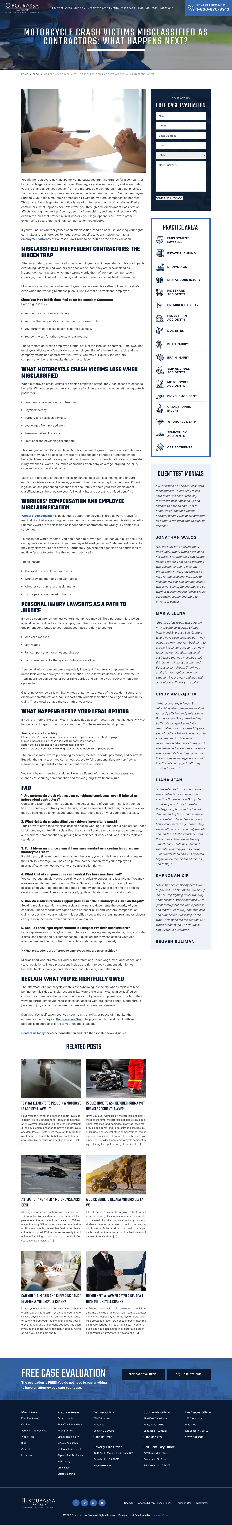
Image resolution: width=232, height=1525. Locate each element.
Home (24, 74)
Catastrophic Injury (68, 1436)
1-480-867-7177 (152, 1437)
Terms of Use (183, 1502)
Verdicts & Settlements (103, 8)
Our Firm (80, 8)
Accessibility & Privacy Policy (154, 1502)
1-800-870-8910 (191, 1374)
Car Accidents (65, 1418)
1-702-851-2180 (194, 1437)
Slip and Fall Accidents (70, 1455)
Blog (140, 8)
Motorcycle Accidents (69, 1449)
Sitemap (128, 1502)
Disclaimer (202, 1502)
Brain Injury (63, 1461)
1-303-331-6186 (102, 1437)
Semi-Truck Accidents (70, 1424)
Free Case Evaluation (144, 1374)
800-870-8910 (102, 1465)
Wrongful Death (66, 1430)
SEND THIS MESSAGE (169, 198)
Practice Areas (62, 8)
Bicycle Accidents (67, 1442)
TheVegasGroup (160, 1515)
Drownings (63, 1467)
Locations (166, 8)
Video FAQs (128, 8)
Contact (152, 8)
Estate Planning (66, 1473)
